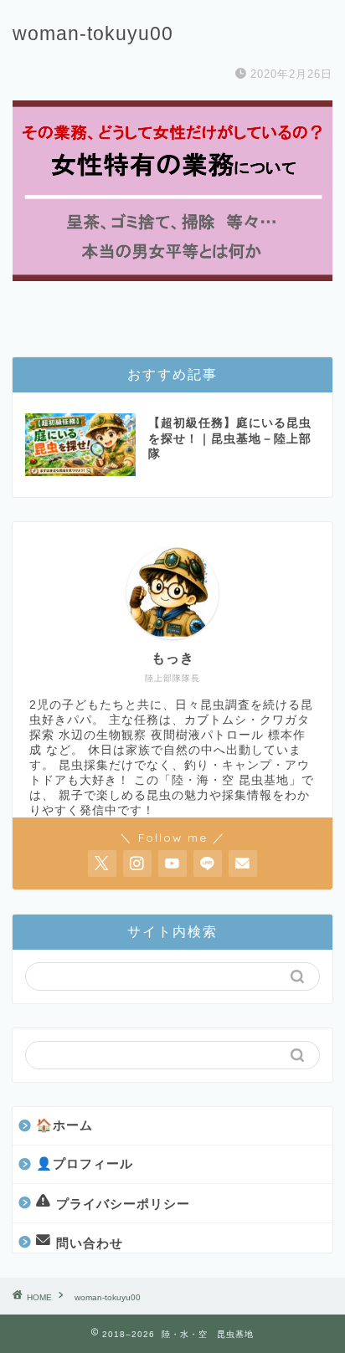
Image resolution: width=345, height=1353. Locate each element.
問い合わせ (89, 1243)
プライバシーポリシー (123, 1203)
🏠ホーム (64, 1125)
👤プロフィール (84, 1163)
